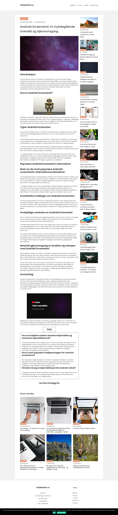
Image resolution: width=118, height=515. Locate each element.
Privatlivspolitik (61, 512)
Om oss (79, 5)
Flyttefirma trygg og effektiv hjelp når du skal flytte (89, 57)
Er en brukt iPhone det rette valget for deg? (88, 145)
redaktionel (24, 18)
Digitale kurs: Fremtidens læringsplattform (89, 186)
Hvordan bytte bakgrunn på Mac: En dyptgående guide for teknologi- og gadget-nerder (58, 430)
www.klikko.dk (44, 503)
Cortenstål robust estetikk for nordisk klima (87, 34)
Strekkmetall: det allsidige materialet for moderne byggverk (88, 79)
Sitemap (75, 503)
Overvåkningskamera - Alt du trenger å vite (88, 248)
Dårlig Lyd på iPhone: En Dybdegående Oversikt (81, 466)
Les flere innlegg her (49, 383)
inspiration (83, 27)
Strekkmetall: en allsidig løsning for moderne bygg (88, 101)
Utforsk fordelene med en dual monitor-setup (88, 228)
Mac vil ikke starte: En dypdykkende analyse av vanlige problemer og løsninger (32, 467)
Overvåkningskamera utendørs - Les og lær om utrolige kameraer (88, 269)
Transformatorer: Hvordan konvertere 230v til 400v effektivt (88, 207)
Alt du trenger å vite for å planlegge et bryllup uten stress (88, 124)
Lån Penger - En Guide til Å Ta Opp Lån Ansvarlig (32, 429)
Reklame (73, 5)
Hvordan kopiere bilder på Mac (84, 428)
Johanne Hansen (40, 22)
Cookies (86, 5)
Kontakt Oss (94, 5)
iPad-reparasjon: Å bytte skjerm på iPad (87, 165)
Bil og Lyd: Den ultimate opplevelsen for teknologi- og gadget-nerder (57, 467)
